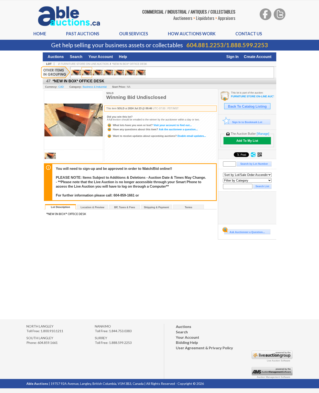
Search (76, 57)
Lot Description (60, 207)
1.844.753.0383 (120, 331)
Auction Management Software (273, 377)
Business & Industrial (94, 86)
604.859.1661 (48, 343)
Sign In (232, 57)
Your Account (101, 57)
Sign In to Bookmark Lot (247, 122)
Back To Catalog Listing (247, 106)
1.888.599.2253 (247, 44)
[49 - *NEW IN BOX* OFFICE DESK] (108, 72)
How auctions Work (192, 33)
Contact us (248, 33)
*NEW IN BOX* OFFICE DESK (129, 63)
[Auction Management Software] (272, 374)
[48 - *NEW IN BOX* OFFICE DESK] (97, 72)
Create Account (257, 57)
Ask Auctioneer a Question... (247, 232)
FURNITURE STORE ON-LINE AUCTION (85, 63)
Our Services (133, 33)
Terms (188, 207)
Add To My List (247, 140)
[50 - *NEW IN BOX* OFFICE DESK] (119, 72)
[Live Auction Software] (272, 358)
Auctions (56, 57)
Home (39, 33)
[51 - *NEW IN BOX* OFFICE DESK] (130, 72)
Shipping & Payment (156, 207)
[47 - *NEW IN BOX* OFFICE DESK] (87, 72)
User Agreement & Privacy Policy (204, 348)
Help (123, 57)
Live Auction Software (278, 360)
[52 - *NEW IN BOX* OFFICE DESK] (140, 72)
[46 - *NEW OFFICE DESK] (76, 72)
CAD (61, 86)
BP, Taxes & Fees (124, 207)
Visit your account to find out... (152, 125)
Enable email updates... (159, 136)
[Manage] (263, 133)
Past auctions (82, 33)
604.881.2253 (205, 44)
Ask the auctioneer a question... (155, 129)
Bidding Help (187, 342)
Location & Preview (92, 207)
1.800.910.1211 (52, 331)
